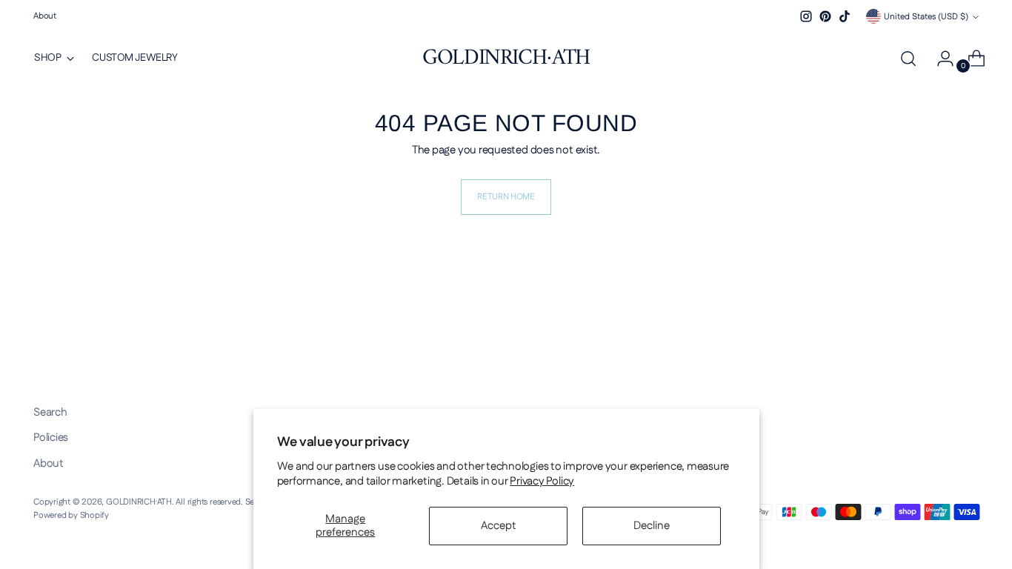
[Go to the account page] (939, 58)
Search (50, 412)
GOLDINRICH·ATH (139, 502)
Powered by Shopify (71, 515)
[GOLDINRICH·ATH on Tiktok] (844, 16)
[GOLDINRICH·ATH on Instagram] (806, 16)
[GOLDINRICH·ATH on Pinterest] (825, 16)
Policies (50, 437)
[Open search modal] (908, 58)
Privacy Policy (542, 481)
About (48, 463)
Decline (651, 525)
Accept (498, 525)
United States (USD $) (926, 16)
